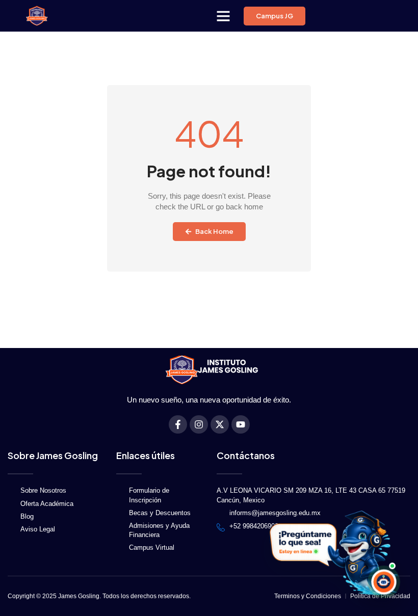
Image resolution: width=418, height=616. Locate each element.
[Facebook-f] (178, 424)
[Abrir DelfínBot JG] (332, 553)
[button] (223, 15)
